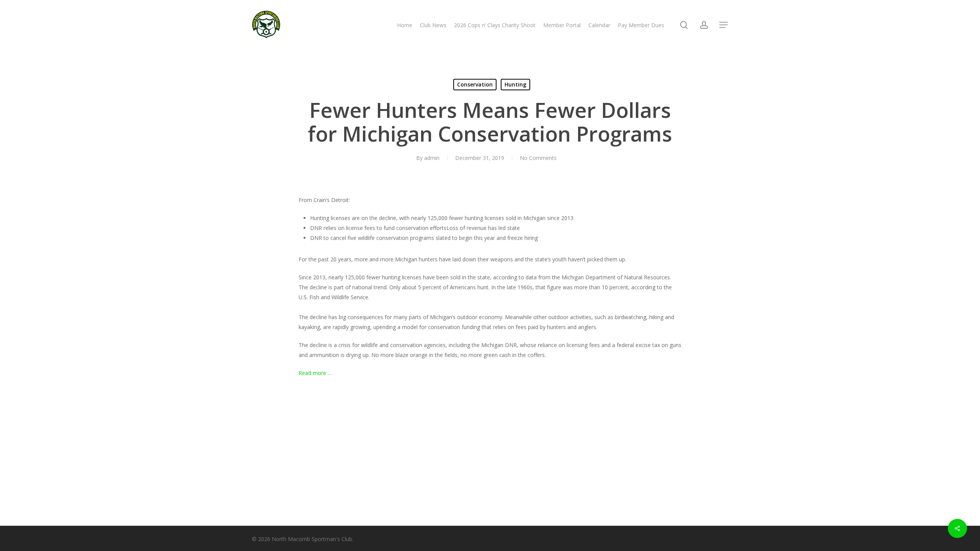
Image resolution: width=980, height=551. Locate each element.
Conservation (475, 84)
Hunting (515, 84)
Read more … (315, 373)
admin (431, 157)
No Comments (538, 157)
